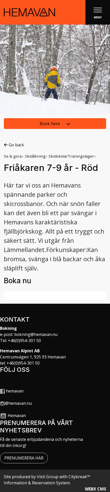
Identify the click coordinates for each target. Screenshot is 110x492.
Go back (16, 145)
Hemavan (17, 415)
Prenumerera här (23, 458)
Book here (50, 123)
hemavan (14, 391)
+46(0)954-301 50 (24, 340)
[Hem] (29, 12)
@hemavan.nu (18, 403)
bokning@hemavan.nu (36, 334)
